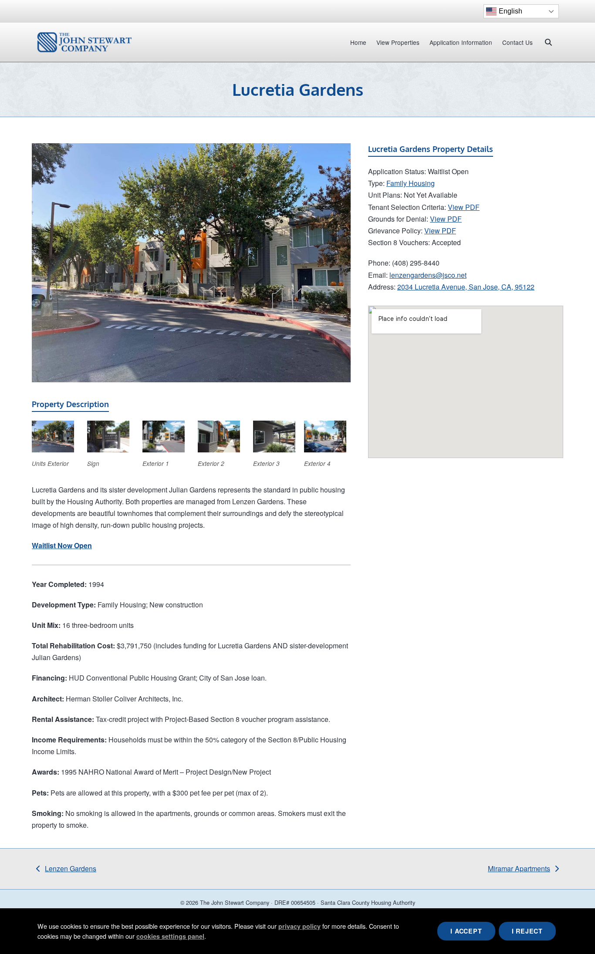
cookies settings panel (170, 935)
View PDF (464, 207)
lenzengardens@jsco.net (428, 275)
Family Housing (410, 183)
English (510, 11)
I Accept (466, 931)
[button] (548, 42)
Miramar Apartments (519, 868)
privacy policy (299, 926)
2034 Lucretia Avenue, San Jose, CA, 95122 (465, 287)
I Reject (527, 931)
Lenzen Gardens (66, 868)
